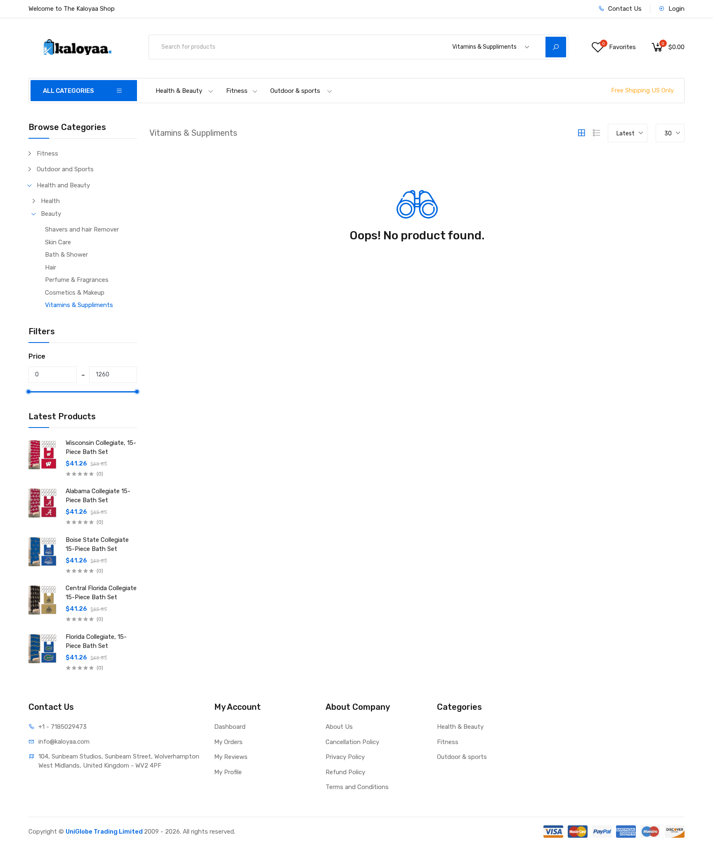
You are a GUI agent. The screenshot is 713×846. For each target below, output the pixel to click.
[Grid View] (581, 133)
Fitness (237, 91)
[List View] (597, 133)
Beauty (51, 213)
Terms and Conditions (357, 787)
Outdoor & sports (295, 91)
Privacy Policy (345, 757)
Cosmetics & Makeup (74, 292)
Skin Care (58, 242)
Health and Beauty (63, 185)
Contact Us (624, 8)
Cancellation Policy (352, 742)
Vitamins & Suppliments (79, 305)
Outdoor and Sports (65, 169)
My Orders (228, 742)
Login (676, 8)
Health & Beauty (179, 91)
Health (50, 201)
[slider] (28, 392)
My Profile (228, 772)
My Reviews (231, 757)
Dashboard (230, 726)
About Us (339, 726)
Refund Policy (345, 772)
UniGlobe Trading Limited (105, 831)
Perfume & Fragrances (77, 280)
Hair (50, 267)
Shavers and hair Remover (82, 229)
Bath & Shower (66, 254)
